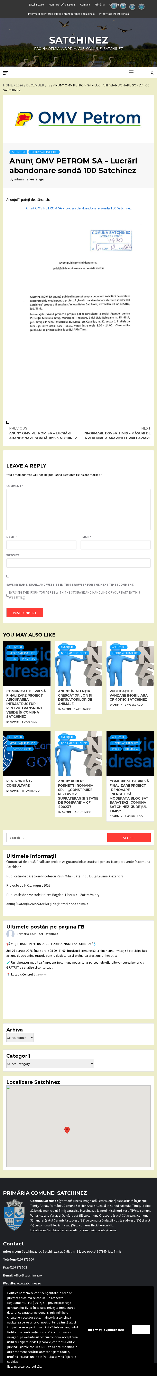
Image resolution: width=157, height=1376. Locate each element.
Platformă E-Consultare (19, 783)
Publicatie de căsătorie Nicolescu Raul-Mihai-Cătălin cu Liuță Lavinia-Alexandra (64, 876)
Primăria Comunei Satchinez (37, 934)
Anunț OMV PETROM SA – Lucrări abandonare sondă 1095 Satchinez (43, 433)
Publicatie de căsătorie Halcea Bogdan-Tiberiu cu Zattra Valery (52, 895)
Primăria (100, 4)
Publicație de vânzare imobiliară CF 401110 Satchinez (129, 695)
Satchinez (78, 40)
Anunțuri (18, 151)
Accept (141, 1330)
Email (86, 537)
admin (19, 179)
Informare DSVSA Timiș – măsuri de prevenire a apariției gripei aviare (117, 433)
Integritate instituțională (114, 14)
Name (11, 537)
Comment (15, 486)
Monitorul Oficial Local (62, 4)
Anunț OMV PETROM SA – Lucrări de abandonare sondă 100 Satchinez (79, 208)
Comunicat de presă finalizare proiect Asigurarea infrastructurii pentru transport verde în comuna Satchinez (26, 704)
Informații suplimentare (106, 1330)
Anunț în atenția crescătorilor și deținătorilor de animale (75, 697)
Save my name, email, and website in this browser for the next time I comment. (70, 584)
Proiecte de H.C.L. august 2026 (28, 885)
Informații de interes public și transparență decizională (61, 14)
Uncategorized (20, 749)
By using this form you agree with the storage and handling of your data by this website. (74, 594)
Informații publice (44, 151)
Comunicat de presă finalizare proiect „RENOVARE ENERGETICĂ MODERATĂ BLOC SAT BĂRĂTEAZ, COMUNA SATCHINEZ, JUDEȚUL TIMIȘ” (129, 796)
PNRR (12, 658)
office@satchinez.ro (28, 1275)
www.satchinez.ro (29, 1283)
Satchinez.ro (36, 4)
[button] (67, 1130)
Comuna (85, 4)
